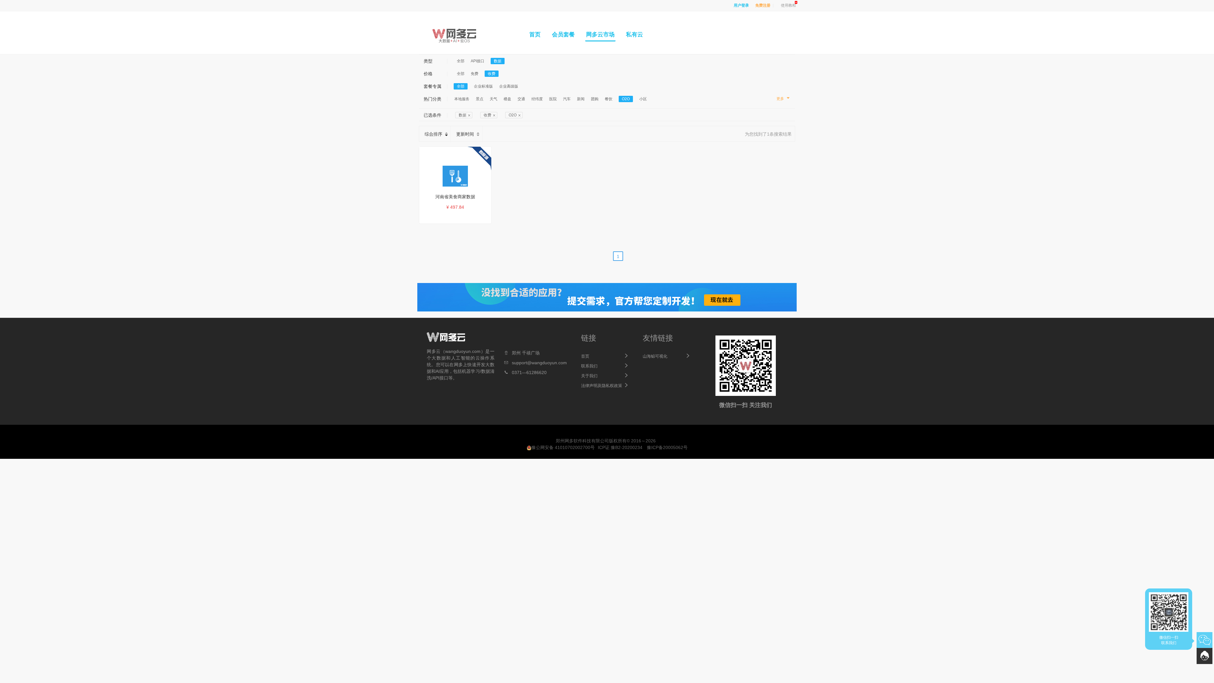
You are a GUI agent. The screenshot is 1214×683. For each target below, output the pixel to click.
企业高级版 (508, 86)
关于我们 (589, 375)
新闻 (581, 99)
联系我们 (589, 366)
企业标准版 (483, 86)
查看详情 (458, 217)
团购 (594, 99)
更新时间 (465, 134)
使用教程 (788, 5)
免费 (474, 73)
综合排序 (433, 134)
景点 (479, 99)
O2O (626, 99)
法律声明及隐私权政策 (601, 385)
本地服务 (461, 99)
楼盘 (507, 99)
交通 (521, 99)
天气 (493, 99)
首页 (535, 34)
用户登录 (741, 5)
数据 (497, 61)
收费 (491, 73)
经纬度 (537, 99)
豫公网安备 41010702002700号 (563, 447)
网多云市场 (600, 34)
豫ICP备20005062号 (667, 447)
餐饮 (608, 99)
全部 (460, 61)
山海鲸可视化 (655, 356)
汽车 (567, 99)
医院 (553, 99)
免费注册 (762, 5)
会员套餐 (563, 34)
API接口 (477, 61)
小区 (643, 99)
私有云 (634, 34)
